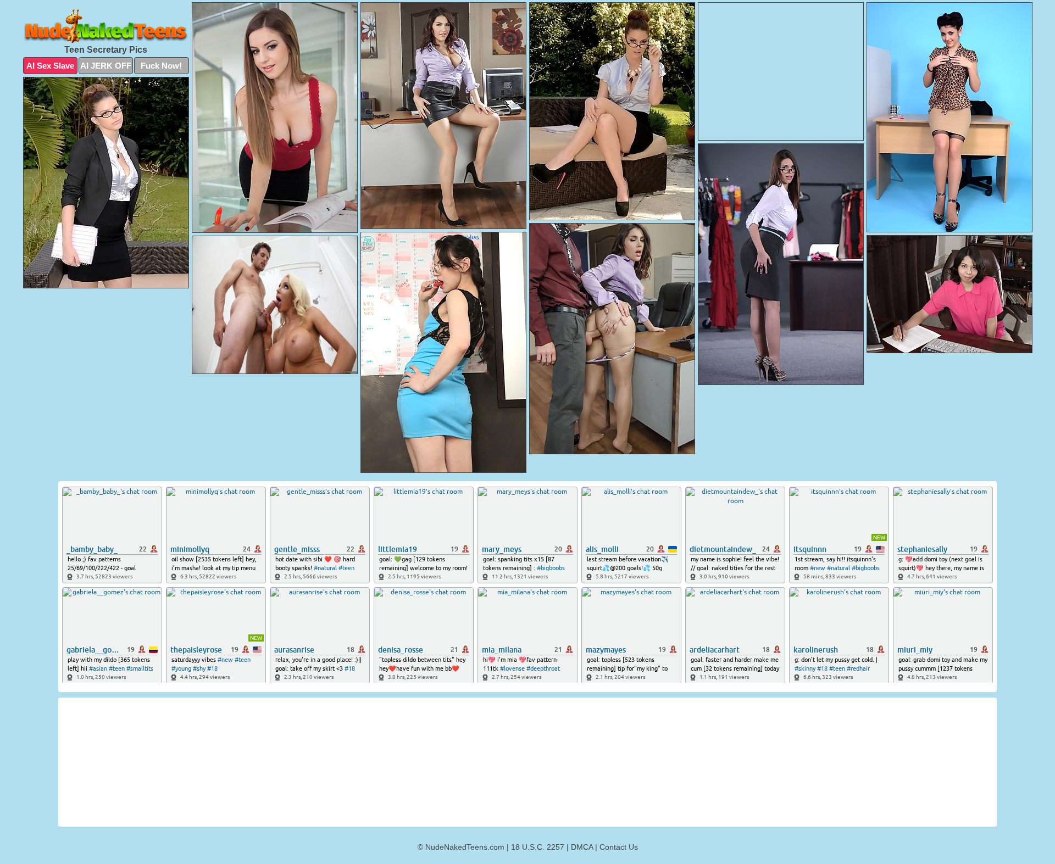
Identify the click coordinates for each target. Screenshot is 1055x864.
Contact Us (618, 847)
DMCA (582, 847)
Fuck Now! (161, 65)
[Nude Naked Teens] (106, 26)
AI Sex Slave (50, 65)
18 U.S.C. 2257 (537, 847)
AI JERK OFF (105, 65)
